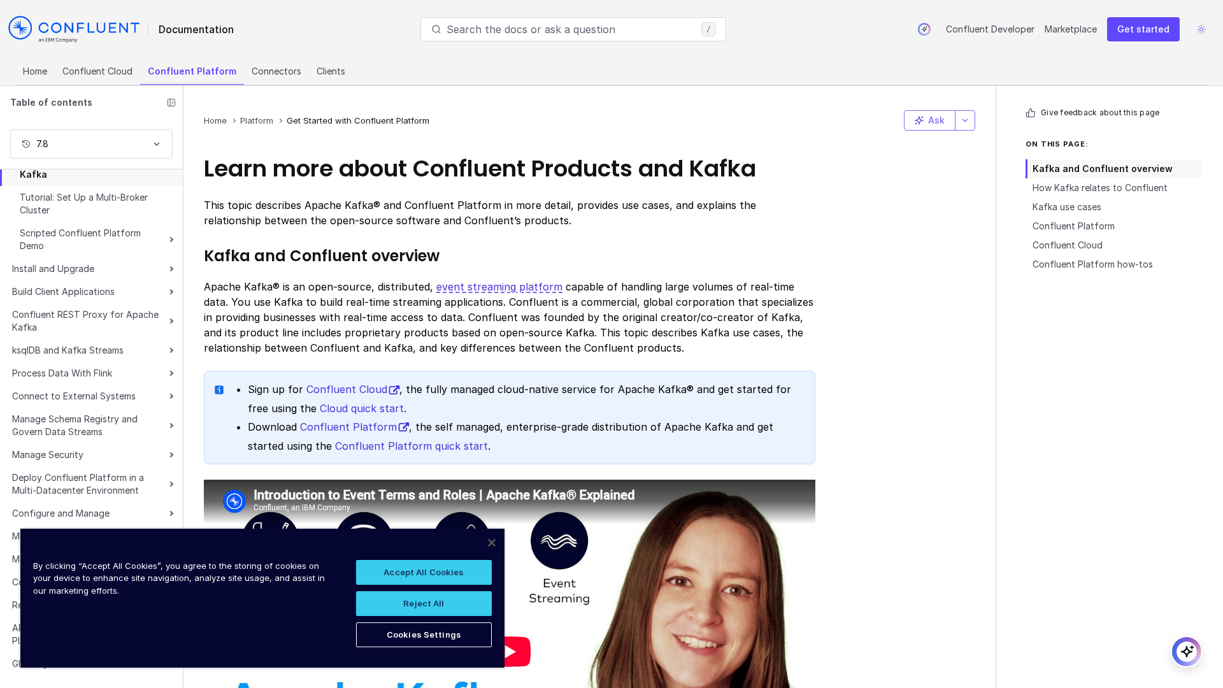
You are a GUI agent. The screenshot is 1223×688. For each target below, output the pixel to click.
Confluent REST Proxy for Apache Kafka (85, 321)
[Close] (492, 543)
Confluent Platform (192, 71)
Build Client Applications (63, 291)
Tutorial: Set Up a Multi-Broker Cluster (84, 203)
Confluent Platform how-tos (1093, 264)
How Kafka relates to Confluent (1100, 187)
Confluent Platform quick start (411, 446)
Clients (331, 71)
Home (35, 71)
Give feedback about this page (1100, 112)
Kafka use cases (1067, 206)
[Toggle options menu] (965, 120)
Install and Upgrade (53, 268)
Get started (1143, 29)
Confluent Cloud (97, 71)
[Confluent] (74, 29)
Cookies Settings (424, 634)
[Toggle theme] (1201, 29)
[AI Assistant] (924, 29)
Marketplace (1071, 29)
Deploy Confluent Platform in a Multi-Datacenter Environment (78, 484)
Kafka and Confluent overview (1103, 168)
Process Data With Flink (62, 373)
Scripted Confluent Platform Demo (80, 239)
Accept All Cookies (423, 572)
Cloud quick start (362, 408)
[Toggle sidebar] (171, 102)
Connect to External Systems (74, 396)
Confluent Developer (990, 29)
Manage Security (47, 454)
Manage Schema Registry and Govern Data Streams (75, 425)
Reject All (423, 603)
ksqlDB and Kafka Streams (68, 350)
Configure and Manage (61, 513)
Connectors (276, 71)
